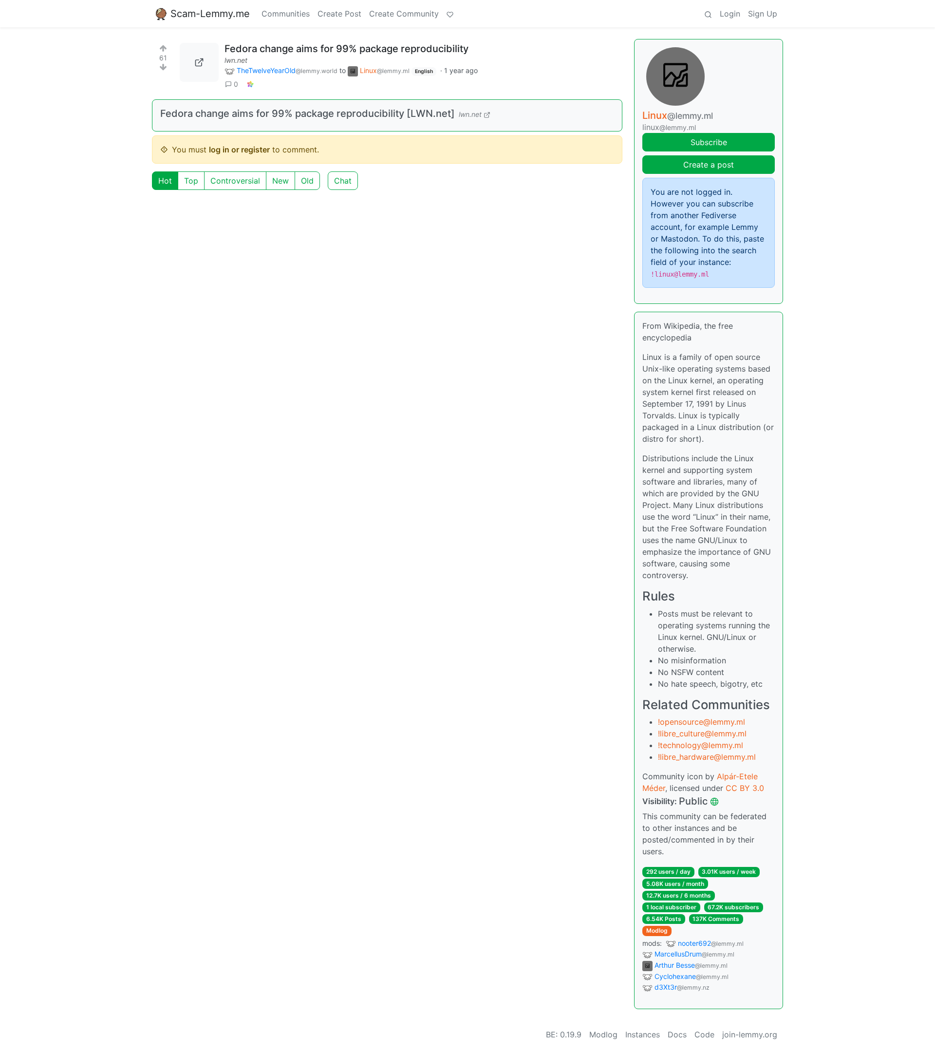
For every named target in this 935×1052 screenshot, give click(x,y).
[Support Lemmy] (450, 13)
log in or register (239, 149)
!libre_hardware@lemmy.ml (707, 757)
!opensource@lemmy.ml (701, 722)
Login (730, 14)
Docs (677, 1034)
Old (307, 181)
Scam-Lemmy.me (210, 13)
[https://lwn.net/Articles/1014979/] (199, 62)
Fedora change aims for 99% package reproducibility (346, 49)
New (280, 181)
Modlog (657, 930)
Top (191, 181)
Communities (286, 14)
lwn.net (235, 60)
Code (704, 1034)
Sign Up (762, 14)
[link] (250, 84)
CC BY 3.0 (745, 788)
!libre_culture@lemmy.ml (702, 733)
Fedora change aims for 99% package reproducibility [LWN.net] (307, 113)
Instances (642, 1034)
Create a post (708, 164)
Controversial (235, 181)
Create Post (339, 14)
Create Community (404, 14)
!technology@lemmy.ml (700, 745)
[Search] (708, 13)
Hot (165, 181)
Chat (343, 181)
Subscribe (709, 142)
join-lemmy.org (749, 1034)
